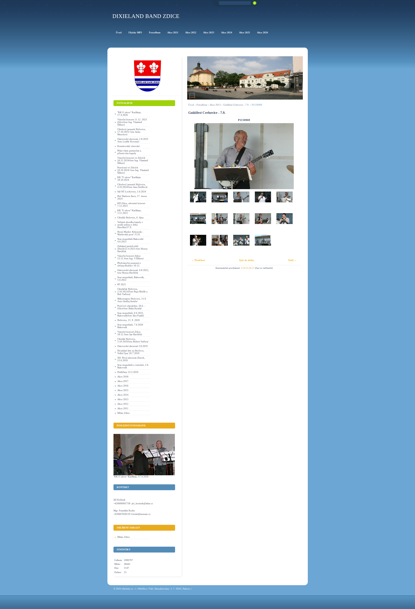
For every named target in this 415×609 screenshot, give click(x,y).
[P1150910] (263, 245)
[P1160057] (284, 202)
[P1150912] (241, 245)
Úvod (191, 104)
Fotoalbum (201, 104)
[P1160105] (198, 202)
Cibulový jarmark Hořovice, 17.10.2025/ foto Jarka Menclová (131, 132)
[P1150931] (219, 245)
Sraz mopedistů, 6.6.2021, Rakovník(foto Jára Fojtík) (130, 314)
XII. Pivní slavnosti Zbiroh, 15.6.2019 (131, 359)
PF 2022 (121, 284)
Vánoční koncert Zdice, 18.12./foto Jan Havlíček (129, 333)
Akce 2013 (215, 104)
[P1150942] (284, 224)
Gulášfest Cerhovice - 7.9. (236, 104)
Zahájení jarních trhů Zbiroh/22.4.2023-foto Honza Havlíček (132, 249)
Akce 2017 (122, 381)
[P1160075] (263, 202)
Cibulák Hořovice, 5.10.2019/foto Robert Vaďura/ (132, 340)
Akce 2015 (122, 390)
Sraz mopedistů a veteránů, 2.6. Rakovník (133, 366)
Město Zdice (123, 413)
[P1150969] (241, 224)
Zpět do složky (246, 260)
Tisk (151, 588)
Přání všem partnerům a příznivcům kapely (129, 152)
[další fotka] (294, 156)
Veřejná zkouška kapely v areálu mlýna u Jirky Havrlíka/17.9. (130, 225)
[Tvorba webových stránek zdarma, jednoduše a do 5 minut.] (135, 589)
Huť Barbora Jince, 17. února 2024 (132, 197)
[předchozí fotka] (194, 156)
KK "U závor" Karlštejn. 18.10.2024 (129, 178)
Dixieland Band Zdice (145, 16)
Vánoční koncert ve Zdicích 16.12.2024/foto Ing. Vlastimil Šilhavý (132, 160)
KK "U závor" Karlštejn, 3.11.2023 (129, 211)
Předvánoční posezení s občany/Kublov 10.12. (129, 264)
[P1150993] (219, 224)
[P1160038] (198, 224)
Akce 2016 (122, 385)
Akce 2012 (122, 404)
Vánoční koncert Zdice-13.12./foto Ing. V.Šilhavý (130, 257)
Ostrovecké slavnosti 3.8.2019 (132, 346)
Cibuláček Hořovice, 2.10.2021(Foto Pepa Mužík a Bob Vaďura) (132, 291)
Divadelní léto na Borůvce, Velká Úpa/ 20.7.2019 (130, 351)
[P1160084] (241, 202)
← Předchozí (198, 260)
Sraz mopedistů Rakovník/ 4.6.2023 (130, 240)
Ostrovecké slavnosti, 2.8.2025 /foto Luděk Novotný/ (132, 140)
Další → (292, 260)
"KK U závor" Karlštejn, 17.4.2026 (129, 113)
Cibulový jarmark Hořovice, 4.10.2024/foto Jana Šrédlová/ (132, 185)
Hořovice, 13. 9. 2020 (128, 320)
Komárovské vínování (128, 146)
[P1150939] (198, 245)
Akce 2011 (122, 408)
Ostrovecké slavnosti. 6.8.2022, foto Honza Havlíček (133, 271)
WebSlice (142, 588)
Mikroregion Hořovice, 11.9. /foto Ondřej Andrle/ (132, 300)
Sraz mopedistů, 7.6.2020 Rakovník (130, 326)
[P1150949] (263, 224)
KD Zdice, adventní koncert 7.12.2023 (131, 204)
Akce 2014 (122, 394)
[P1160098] (219, 202)
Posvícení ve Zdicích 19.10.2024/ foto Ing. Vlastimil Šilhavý (133, 170)
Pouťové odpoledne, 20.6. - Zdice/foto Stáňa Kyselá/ (131, 307)
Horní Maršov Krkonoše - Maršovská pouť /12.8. (130, 233)
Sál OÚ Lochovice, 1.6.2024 (131, 191)
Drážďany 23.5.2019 (127, 372)
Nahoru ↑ (187, 588)
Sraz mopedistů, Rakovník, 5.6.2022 (130, 278)
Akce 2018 (122, 376)
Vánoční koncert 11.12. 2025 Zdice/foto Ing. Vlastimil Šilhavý (132, 122)
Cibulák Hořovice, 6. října (130, 217)
